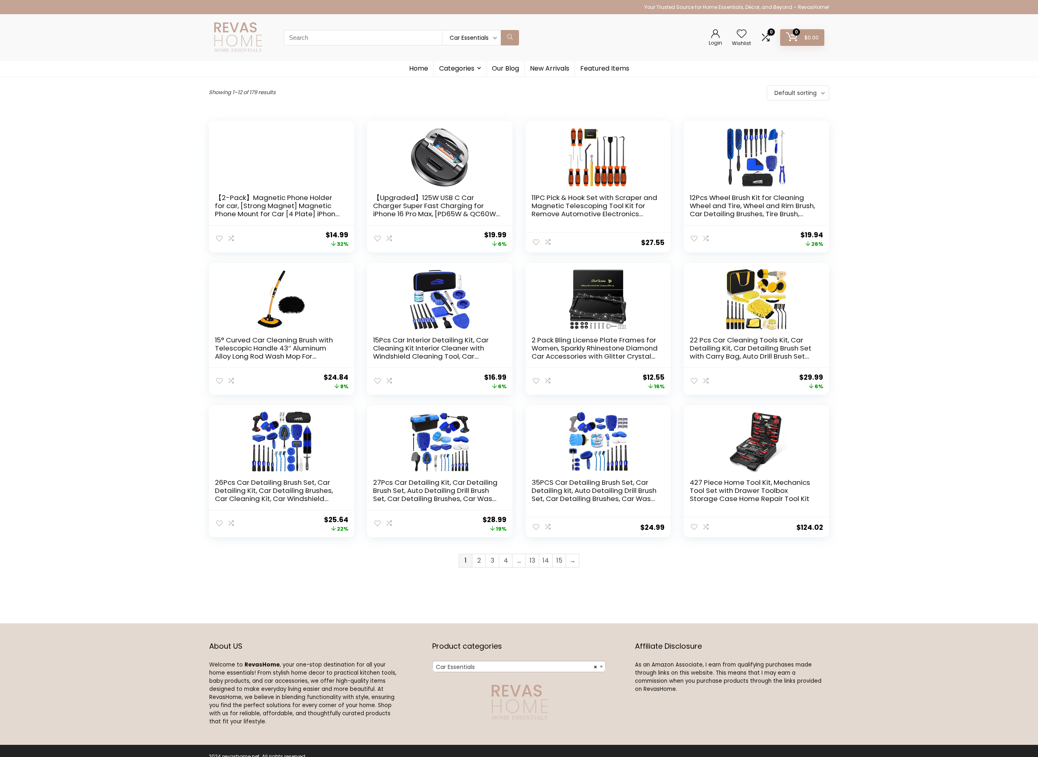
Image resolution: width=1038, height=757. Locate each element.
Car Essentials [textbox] (516, 667)
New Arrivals (549, 68)
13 (532, 560)
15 (559, 560)
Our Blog (505, 68)
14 (546, 560)
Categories (456, 68)
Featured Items (604, 68)
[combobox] (519, 666)
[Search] (510, 37)
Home (418, 68)
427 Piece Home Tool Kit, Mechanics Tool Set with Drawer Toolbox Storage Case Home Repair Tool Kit (750, 490)
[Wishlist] (741, 34)
